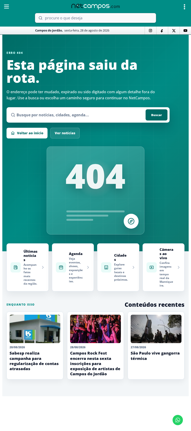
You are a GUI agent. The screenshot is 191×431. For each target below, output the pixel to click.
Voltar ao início (30, 133)
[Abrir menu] (6, 6)
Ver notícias (65, 133)
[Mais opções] (184, 6)
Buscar (156, 115)
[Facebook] (162, 30)
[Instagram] (150, 30)
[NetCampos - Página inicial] (95, 7)
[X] (174, 30)
